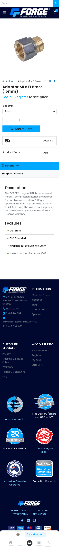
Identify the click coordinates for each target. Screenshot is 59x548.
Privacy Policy (20, 514)
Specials (36, 314)
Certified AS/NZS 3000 (44, 450)
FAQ (4, 376)
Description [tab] (12, 165)
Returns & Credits (15, 419)
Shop (11, 81)
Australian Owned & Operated (14, 483)
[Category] (38, 542)
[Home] (11, 542)
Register (21, 97)
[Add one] (20, 120)
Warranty (7, 367)
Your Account (40, 350)
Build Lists (37, 364)
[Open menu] (29, 543)
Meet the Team (41, 295)
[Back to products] (50, 81)
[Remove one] (6, 120)
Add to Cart (37, 534)
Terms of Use (39, 514)
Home (14, 510)
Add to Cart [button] (23, 129)
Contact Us (38, 309)
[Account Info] (48, 542)
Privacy (6, 354)
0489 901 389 (13, 313)
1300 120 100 (12, 308)
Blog (34, 304)
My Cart (36, 360)
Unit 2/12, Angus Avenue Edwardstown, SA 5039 (14, 300)
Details (47, 140)
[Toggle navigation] (4, 12)
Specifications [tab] (14, 173)
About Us (37, 300)
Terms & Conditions (13, 371)
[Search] (20, 542)
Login (7, 97)
